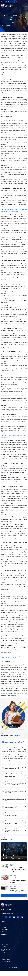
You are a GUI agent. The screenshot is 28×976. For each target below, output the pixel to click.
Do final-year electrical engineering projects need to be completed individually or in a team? (12, 814)
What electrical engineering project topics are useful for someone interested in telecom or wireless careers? (13, 783)
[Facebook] (6, 917)
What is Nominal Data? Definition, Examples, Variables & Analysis (18, 869)
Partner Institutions (6, 959)
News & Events (5, 929)
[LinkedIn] (14, 917)
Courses (4, 954)
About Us (4, 925)
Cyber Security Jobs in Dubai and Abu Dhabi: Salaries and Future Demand (13, 855)
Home (13, 22)
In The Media (4, 940)
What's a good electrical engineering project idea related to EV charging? (12, 767)
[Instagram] (18, 917)
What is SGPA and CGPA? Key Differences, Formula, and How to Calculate (18, 880)
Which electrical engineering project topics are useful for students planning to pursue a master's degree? (13, 822)
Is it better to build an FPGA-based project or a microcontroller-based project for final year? (12, 775)
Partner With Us (5, 957)
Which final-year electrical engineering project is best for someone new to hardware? (13, 742)
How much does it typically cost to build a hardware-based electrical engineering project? (13, 799)
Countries (4, 952)
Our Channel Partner (6, 961)
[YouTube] (22, 917)
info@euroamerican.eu (8, 913)
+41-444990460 (5, 1)
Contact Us (4, 927)
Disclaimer (4, 937)
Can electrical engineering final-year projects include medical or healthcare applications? (12, 791)
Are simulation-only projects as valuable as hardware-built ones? (13, 806)
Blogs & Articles (5, 931)
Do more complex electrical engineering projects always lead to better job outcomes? (13, 830)
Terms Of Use (5, 942)
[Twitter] (10, 917)
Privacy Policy (5, 944)
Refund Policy (5, 946)
